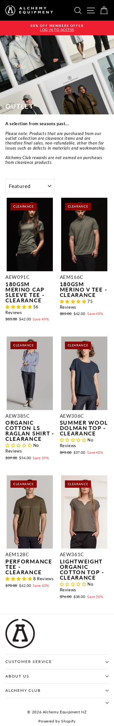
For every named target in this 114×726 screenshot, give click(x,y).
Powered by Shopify (56, 721)
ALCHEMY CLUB (23, 690)
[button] (19, 306)
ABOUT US (17, 676)
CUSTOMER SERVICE (28, 661)
